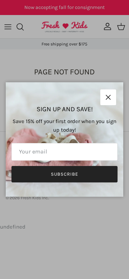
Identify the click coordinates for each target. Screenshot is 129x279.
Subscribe (64, 174)
